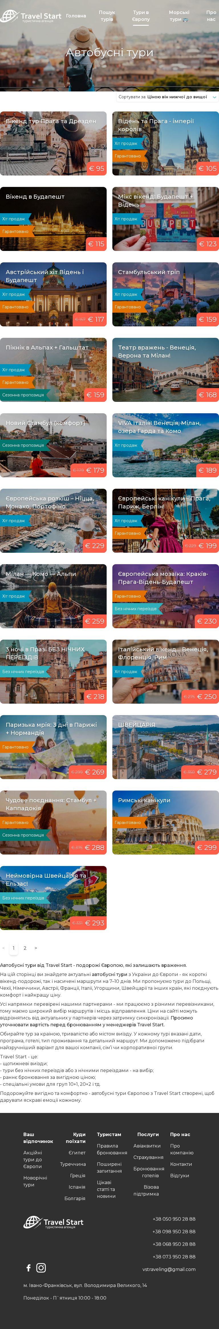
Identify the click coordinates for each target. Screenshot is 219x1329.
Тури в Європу (141, 16)
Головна (76, 16)
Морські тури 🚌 (179, 16)
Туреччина (73, 1164)
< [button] (3, 948)
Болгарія (75, 1198)
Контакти (181, 1164)
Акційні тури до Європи (32, 1159)
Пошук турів (107, 16)
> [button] (36, 948)
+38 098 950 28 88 (174, 1231)
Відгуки (179, 1175)
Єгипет (77, 1153)
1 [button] (14, 948)
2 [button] (25, 948)
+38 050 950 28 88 (174, 1219)
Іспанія (77, 1187)
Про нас (211, 16)
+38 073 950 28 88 (174, 1257)
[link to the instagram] (41, 1268)
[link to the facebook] (28, 1268)
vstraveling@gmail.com (169, 1269)
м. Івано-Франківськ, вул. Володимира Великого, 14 (85, 1285)
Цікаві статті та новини (106, 1189)
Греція (78, 1175)
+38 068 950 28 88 (174, 1244)
